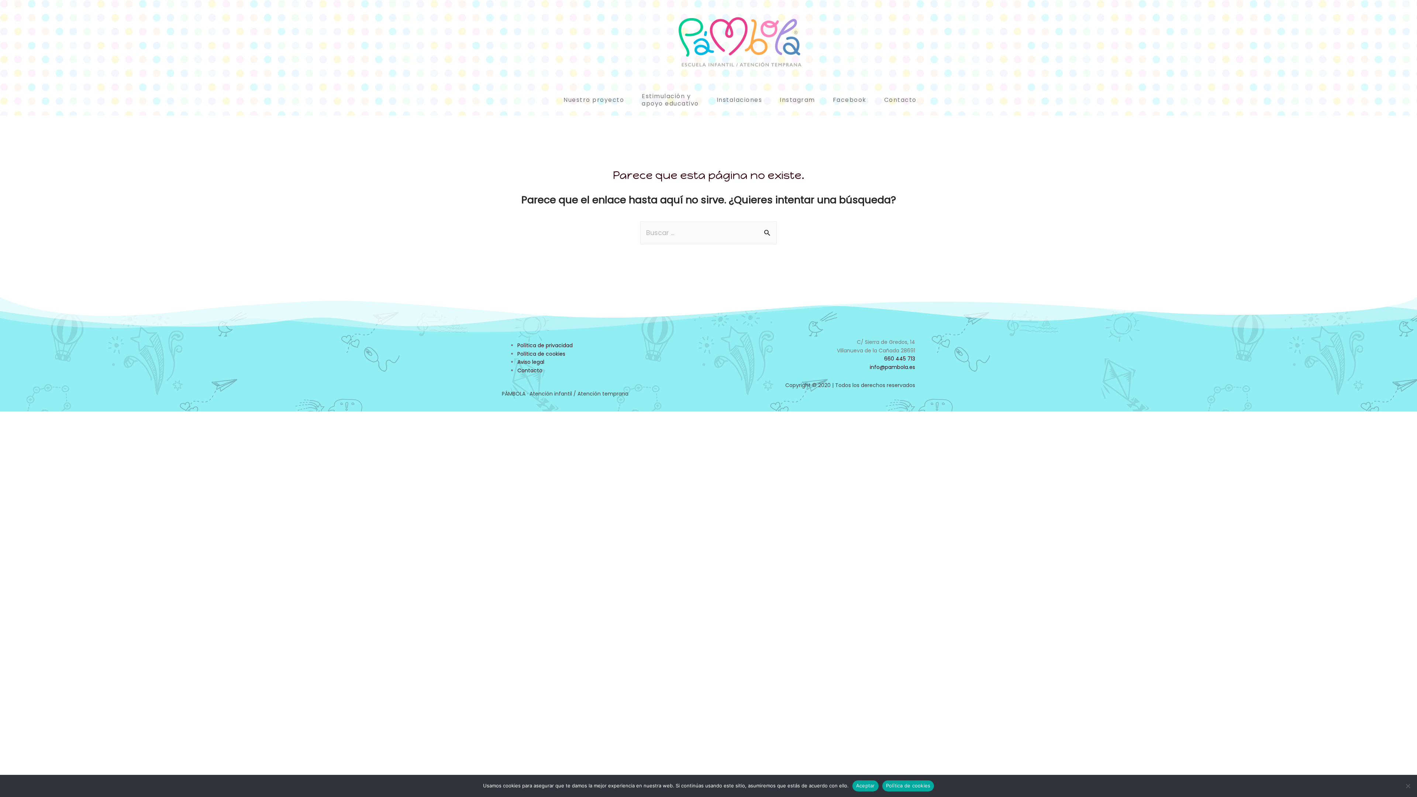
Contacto (900, 100)
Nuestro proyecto (593, 100)
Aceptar (865, 786)
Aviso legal (530, 362)
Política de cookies (541, 354)
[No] (1407, 786)
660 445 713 (899, 358)
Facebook (849, 100)
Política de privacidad (545, 345)
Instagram (797, 100)
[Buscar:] (708, 232)
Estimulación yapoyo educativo (670, 100)
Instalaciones (739, 100)
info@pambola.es (892, 367)
